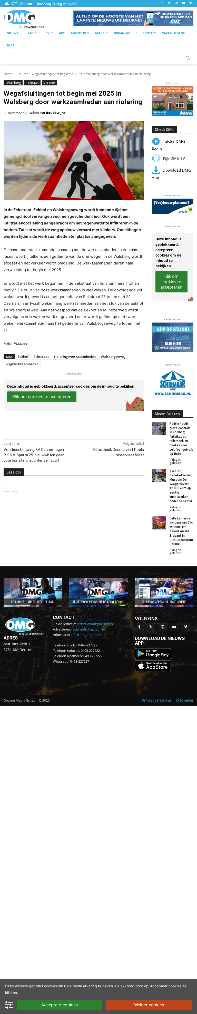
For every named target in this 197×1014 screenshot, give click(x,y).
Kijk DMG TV (174, 158)
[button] (133, 18)
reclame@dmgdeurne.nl (90, 629)
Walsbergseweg (113, 356)
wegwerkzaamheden (22, 364)
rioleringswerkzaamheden (75, 356)
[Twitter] (169, 3)
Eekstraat (41, 356)
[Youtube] (183, 3)
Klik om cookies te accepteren (41, 396)
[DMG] (38, 18)
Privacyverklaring (156, 700)
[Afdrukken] (74, 426)
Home (8, 74)
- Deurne (22, 74)
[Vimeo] (190, 3)
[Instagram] (176, 3)
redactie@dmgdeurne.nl (95, 624)
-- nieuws (32, 82)
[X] (51, 426)
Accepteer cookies (59, 1004)
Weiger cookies (149, 1004)
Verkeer (49, 82)
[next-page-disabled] (15, 488)
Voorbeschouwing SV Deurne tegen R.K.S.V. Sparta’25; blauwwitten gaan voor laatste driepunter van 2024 (34, 455)
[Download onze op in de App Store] (153, 669)
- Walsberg (13, 82)
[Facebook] (162, 3)
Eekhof (23, 356)
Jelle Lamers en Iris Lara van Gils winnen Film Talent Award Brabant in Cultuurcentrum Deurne (181, 531)
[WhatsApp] (62, 426)
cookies (50, 986)
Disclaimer (184, 700)
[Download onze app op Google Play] (153, 657)
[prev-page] (7, 488)
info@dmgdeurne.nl (86, 634)
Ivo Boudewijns (52, 112)
